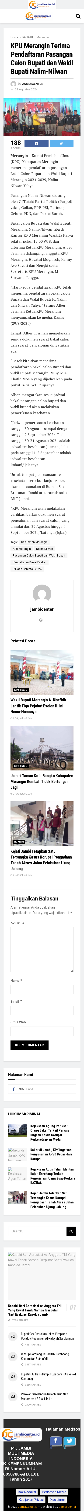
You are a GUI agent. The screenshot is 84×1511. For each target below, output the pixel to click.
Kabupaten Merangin (34, 542)
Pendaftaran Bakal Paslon (29, 562)
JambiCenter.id (27, 1506)
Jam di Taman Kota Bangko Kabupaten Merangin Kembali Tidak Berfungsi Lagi (41, 781)
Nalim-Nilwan (44, 548)
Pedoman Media (54, 1492)
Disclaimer (57, 1499)
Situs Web (18, 1022)
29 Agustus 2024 (26, 89)
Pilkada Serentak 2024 (27, 569)
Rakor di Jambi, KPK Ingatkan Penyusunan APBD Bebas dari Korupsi (51, 1154)
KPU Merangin (22, 548)
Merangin (43, 37)
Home (14, 37)
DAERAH (27, 37)
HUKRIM (19, 841)
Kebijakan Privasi (31, 1499)
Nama (16, 980)
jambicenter (32, 84)
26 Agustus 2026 (22, 875)
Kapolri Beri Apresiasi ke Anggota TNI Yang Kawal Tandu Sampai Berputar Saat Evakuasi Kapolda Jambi (35, 1310)
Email (16, 1001)
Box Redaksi (27, 1492)
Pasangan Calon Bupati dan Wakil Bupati (39, 555)
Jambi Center (67, 1506)
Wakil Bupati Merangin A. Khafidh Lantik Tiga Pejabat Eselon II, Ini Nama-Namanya (38, 705)
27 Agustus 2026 (22, 718)
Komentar (18, 922)
